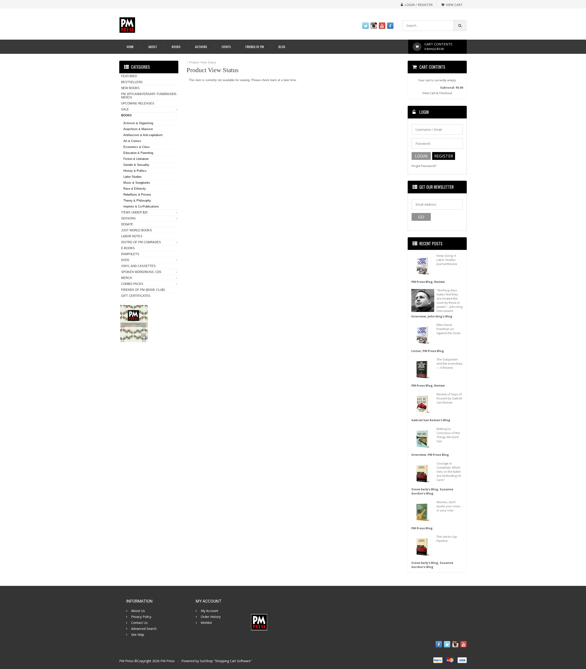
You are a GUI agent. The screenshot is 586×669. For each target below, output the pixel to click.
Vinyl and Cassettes (138, 266)
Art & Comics (132, 141)
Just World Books (136, 230)
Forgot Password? (424, 165)
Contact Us (139, 623)
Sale (125, 109)
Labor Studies (132, 176)
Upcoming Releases (137, 103)
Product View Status (202, 62)
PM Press (167, 661)
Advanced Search (144, 629)
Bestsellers (132, 82)
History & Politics (134, 170)
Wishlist (206, 623)
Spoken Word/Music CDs (141, 272)
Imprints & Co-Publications (141, 206)
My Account (209, 611)
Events (226, 46)
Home (130, 46)
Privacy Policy (141, 617)
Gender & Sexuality (136, 165)
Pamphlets (130, 254)
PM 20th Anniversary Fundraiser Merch (148, 95)
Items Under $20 (134, 212)
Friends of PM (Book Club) (143, 290)
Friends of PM (254, 46)
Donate (127, 224)
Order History (211, 617)
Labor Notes (131, 236)
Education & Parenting (138, 153)
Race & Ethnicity (134, 188)
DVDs (125, 260)
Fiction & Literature (136, 159)
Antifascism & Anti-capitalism (143, 135)
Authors (201, 46)
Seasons (128, 218)
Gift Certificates (135, 296)
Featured (129, 76)
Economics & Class (136, 147)
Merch (126, 278)
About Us (138, 611)
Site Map (137, 634)
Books (176, 46)
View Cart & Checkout (437, 93)
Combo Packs (132, 284)
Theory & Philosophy (137, 200)
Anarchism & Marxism (138, 129)
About (152, 46)
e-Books (128, 248)
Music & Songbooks (136, 182)
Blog (281, 46)
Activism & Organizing (138, 123)
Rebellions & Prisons (137, 194)
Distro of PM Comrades (141, 242)
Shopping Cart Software (232, 661)
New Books (130, 88)
